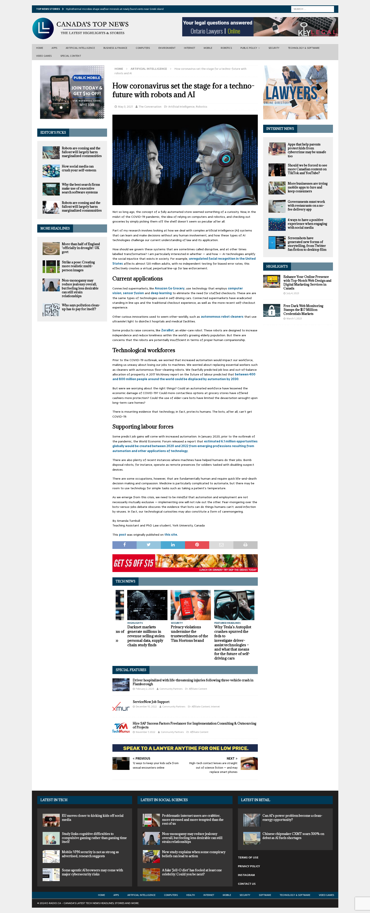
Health (190, 895)
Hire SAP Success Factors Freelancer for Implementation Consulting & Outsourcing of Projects (194, 725)
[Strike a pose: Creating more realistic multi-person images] (51, 266)
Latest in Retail (255, 800)
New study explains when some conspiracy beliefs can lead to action (193, 854)
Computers (143, 48)
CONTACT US (247, 884)
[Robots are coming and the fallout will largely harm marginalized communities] (51, 152)
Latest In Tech (53, 800)
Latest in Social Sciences (164, 800)
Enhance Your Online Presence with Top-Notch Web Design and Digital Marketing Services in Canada (307, 282)
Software (265, 895)
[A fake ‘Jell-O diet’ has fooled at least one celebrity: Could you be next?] (151, 874)
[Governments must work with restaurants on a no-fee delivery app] (277, 206)
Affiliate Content (198, 689)
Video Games (44, 56)
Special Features (131, 670)
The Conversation (150, 106)
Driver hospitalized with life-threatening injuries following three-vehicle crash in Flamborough (193, 682)
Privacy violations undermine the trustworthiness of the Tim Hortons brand (189, 634)
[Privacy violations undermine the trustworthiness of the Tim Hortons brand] (191, 605)
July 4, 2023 (292, 293)
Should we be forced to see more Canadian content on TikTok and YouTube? (307, 169)
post (122, 534)
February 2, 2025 (145, 689)
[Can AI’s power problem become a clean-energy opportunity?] (251, 820)
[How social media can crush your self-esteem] (51, 171)
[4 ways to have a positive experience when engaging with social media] (277, 224)
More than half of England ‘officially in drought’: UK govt (81, 248)
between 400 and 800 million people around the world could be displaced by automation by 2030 (183, 376)
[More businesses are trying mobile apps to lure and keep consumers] (277, 188)
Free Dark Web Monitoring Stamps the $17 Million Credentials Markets (303, 310)
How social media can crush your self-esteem (79, 168)
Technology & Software (303, 48)
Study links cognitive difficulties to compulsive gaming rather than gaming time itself (94, 837)
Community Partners (171, 689)
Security (274, 48)
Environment (166, 48)
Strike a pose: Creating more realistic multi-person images (78, 266)
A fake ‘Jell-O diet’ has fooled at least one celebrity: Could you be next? (192, 872)
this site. (171, 534)
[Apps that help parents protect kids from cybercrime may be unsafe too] (277, 148)
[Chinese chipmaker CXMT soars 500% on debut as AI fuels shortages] (251, 838)
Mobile (208, 48)
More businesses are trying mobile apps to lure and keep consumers (308, 187)
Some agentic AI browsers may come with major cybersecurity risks (92, 872)
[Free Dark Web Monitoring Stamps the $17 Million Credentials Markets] (271, 310)
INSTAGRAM (246, 875)
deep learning (161, 293)
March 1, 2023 (294, 318)
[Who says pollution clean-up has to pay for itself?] (51, 309)
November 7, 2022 (145, 732)
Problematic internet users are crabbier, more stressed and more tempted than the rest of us (193, 819)
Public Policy (248, 48)
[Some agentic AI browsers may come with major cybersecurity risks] (51, 874)
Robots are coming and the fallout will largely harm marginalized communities (82, 152)
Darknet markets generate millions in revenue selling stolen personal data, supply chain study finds (146, 636)
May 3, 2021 (125, 106)
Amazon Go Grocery (170, 288)
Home (39, 48)
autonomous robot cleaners (222, 316)
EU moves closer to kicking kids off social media (93, 817)
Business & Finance (115, 48)
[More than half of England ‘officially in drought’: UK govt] (51, 248)
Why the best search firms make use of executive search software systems (81, 188)
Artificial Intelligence (80, 48)
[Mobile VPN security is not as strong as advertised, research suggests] (51, 856)
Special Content (70, 56)
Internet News (280, 129)
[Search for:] (312, 8)
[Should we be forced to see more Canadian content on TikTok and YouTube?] (277, 169)
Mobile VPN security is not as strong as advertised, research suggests (90, 854)
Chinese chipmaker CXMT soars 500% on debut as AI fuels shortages (293, 836)
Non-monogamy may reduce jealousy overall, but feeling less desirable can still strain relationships (80, 288)
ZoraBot (167, 330)
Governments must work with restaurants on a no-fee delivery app (306, 205)
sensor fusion (133, 293)
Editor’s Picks (53, 132)
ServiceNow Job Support (151, 702)
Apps (54, 48)
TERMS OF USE (248, 857)
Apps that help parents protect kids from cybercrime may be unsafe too (307, 150)
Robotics (226, 48)
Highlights (277, 266)
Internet (189, 48)
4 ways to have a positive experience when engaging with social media (307, 224)
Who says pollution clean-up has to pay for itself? (81, 307)
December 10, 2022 (146, 706)
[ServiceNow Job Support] (121, 706)
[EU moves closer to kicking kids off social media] (51, 820)
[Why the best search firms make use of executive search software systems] (51, 189)
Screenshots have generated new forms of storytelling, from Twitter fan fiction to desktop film (307, 244)
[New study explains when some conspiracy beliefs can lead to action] (151, 856)
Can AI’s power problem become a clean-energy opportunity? (292, 817)
